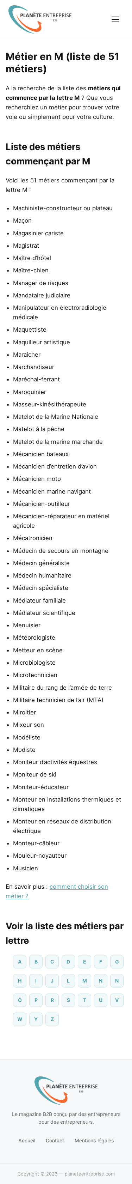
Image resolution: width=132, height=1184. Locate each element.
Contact (55, 1140)
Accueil (26, 1140)
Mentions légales (94, 1140)
